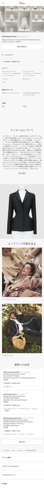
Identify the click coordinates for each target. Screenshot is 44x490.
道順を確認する (14, 45)
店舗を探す (22, 442)
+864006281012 (9, 55)
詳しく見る (22, 173)
